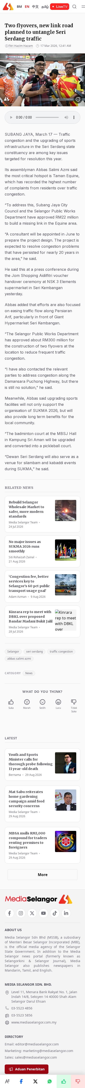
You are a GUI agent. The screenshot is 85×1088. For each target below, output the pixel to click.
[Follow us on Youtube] (43, 913)
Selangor (13, 652)
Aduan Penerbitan (30, 1069)
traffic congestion (61, 652)
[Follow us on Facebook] (9, 913)
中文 (35, 6)
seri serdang (34, 652)
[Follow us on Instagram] (21, 913)
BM (19, 6)
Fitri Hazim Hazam (20, 46)
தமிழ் (45, 6)
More (42, 874)
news (29, 673)
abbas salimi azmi (19, 659)
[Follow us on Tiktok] (55, 913)
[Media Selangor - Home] (8, 6)
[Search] (74, 6)
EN (27, 6)
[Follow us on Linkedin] (66, 913)
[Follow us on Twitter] (32, 913)
